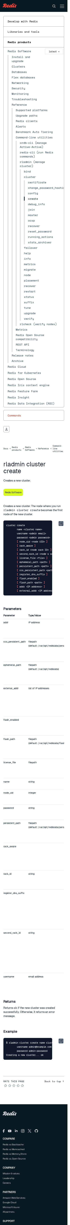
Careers (7, 1182)
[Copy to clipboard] (61, 523)
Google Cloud (9, 1202)
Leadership (8, 1178)
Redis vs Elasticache (13, 1144)
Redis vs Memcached (13, 1149)
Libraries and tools (23, 32)
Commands (14, 415)
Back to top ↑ (54, 1081)
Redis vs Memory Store (15, 1153)
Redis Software (29, 448)
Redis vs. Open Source (14, 1158)
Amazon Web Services (14, 1197)
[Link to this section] (24, 609)
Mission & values (11, 1173)
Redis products (19, 42)
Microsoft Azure (11, 1207)
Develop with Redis (23, 21)
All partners (8, 1211)
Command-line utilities (58, 449)
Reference (43, 448)
